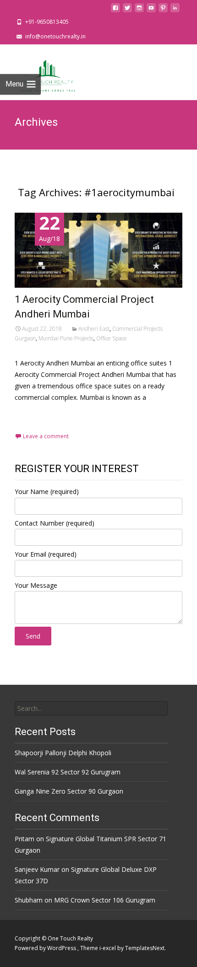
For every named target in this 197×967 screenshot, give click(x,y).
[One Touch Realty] (41, 72)
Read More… (35, 414)
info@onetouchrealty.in (55, 36)
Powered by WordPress (46, 948)
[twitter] (127, 10)
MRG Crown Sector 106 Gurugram (104, 900)
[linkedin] (175, 10)
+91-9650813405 (47, 22)
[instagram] (139, 10)
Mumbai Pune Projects (65, 338)
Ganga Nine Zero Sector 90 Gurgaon (69, 791)
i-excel (108, 948)
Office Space (111, 338)
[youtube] (151, 10)
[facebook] (115, 10)
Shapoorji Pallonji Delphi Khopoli (63, 752)
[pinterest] (163, 10)
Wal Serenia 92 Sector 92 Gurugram (67, 772)
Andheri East (93, 329)
